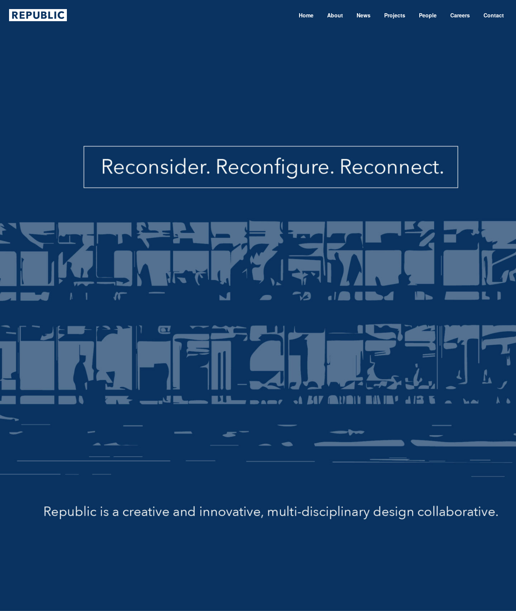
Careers (460, 15)
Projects (394, 15)
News (364, 15)
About (335, 15)
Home (306, 15)
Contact (494, 15)
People (428, 15)
